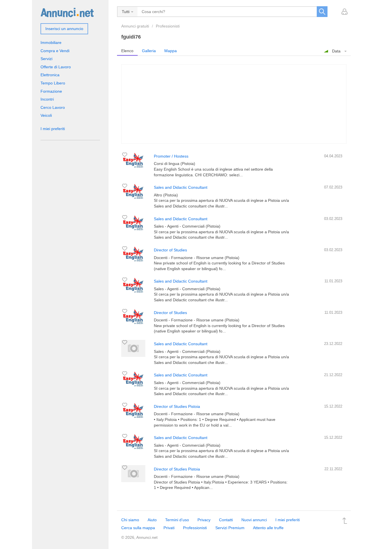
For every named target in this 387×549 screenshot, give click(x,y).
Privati (169, 527)
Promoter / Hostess (171, 156)
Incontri (47, 99)
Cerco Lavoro (53, 107)
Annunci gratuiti (135, 26)
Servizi (46, 58)
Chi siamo (130, 520)
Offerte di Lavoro (56, 67)
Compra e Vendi (55, 50)
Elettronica (50, 75)
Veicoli (46, 115)
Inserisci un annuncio (64, 28)
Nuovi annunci (254, 520)
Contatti (226, 520)
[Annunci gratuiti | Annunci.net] (67, 12)
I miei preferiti (53, 128)
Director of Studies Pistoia (177, 406)
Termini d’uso (177, 520)
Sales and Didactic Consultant (180, 187)
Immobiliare (51, 42)
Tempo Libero (53, 83)
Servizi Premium (229, 527)
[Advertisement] (233, 104)
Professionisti (168, 26)
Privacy (203, 520)
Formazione (51, 91)
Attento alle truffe (268, 527)
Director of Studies (170, 250)
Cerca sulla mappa (138, 527)
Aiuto (152, 520)
